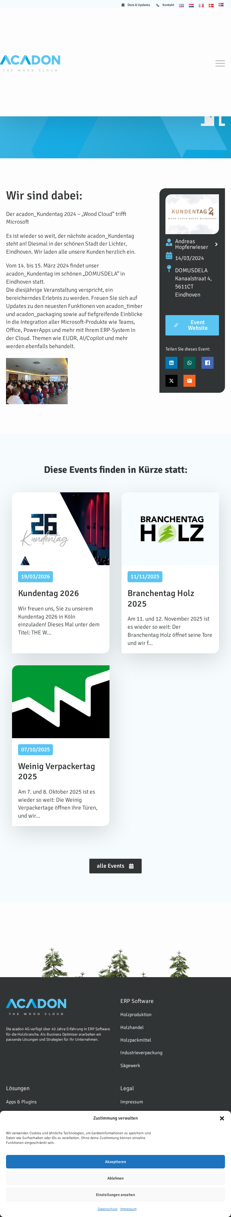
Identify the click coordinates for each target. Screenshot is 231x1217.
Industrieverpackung (141, 1053)
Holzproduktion (136, 1015)
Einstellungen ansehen (115, 1194)
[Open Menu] (220, 63)
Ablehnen (115, 1178)
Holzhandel (132, 1028)
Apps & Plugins (21, 1102)
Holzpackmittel (135, 1040)
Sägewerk (130, 1066)
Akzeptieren (115, 1161)
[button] (222, 1118)
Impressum (128, 1209)
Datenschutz (107, 1209)
